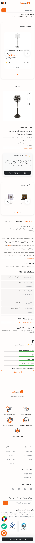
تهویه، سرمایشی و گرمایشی (25, 17)
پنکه (13, 17)
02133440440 (28, 474)
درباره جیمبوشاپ (10, 451)
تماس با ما (12, 455)
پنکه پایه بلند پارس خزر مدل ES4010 (19, 50)
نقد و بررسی (28, 221)
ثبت (5, 503)
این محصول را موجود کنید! (17, 173)
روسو (30, 127)
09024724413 (28, 478)
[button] (17, 74)
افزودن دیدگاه (17, 372)
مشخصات (19, 221)
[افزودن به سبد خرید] (28, 63)
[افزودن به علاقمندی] (25, 63)
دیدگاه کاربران (9, 221)
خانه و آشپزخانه (24, 15)
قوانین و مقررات (27, 451)
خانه (32, 15)
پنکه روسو (24, 127)
